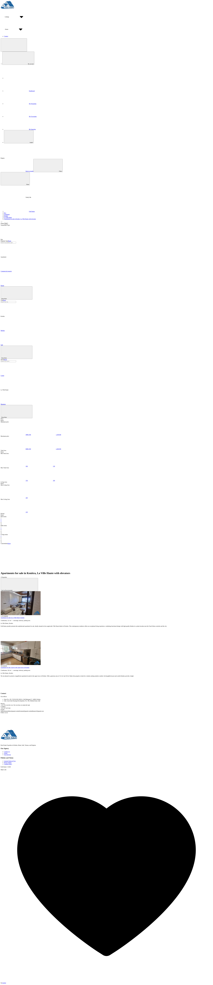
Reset (9, 241)
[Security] (13, 569)
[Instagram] (63, 725)
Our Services (7, 754)
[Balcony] (13, 556)
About (5, 753)
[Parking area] (162, 556)
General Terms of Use (10, 761)
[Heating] (137, 556)
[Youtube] (38, 725)
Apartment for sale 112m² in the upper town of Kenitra (15, 667)
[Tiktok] (88, 725)
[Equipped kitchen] (38, 556)
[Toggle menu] (14, 45)
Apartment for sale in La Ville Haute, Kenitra (12, 617)
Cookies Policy (8, 764)
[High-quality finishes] (63, 569)
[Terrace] (187, 556)
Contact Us (7, 751)
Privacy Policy (8, 762)
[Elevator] (113, 556)
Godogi (4, 983)
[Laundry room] (113, 569)
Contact (6, 36)
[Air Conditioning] (63, 556)
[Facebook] (13, 725)
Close (6, 223)
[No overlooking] (88, 569)
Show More (4, 298)
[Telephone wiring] (38, 569)
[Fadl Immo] (7, 8)
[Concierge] (88, 556)
